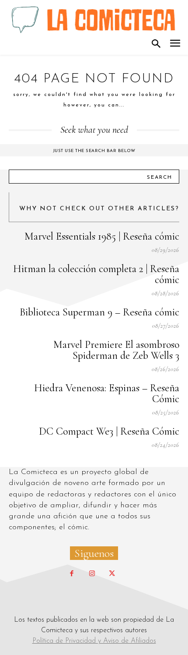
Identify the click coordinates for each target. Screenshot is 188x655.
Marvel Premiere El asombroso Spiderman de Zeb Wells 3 (116, 350)
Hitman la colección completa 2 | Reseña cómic (96, 274)
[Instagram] (92, 574)
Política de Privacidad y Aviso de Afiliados (94, 640)
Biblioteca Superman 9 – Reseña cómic (99, 312)
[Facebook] (72, 574)
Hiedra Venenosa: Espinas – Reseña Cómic (106, 393)
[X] (112, 574)
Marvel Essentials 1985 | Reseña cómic (101, 236)
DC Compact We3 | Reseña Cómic (109, 431)
